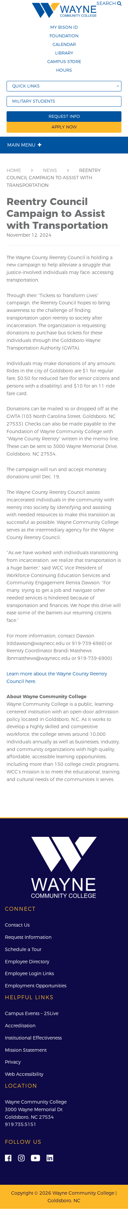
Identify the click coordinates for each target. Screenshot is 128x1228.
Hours (64, 70)
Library (64, 52)
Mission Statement (26, 1050)
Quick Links (26, 86)
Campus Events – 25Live (31, 1013)
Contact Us (17, 925)
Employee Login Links (29, 973)
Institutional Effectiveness (33, 1038)
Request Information (28, 937)
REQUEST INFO (64, 116)
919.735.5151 (20, 1124)
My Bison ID (64, 27)
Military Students (33, 101)
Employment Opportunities (35, 986)
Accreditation (20, 1026)
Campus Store (64, 61)
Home (14, 170)
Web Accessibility (24, 1074)
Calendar (64, 44)
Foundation (64, 35)
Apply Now (64, 126)
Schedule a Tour (23, 949)
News (50, 170)
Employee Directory (27, 962)
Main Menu (21, 145)
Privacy (13, 1062)
